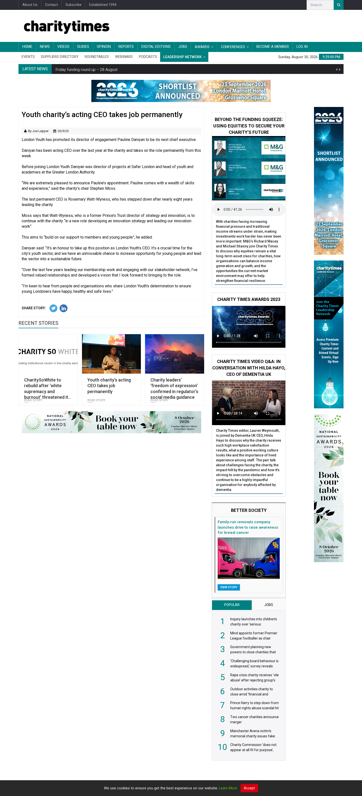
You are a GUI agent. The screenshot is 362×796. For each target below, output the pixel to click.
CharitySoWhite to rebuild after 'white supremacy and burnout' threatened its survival (47, 391)
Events (28, 57)
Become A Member (272, 47)
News (45, 47)
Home (27, 47)
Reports (126, 47)
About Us (29, 5)
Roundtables (97, 57)
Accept (249, 788)
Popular (232, 605)
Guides (83, 47)
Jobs (182, 47)
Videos (63, 47)
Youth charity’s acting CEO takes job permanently (109, 385)
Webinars (124, 57)
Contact (51, 5)
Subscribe (74, 5)
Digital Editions (156, 47)
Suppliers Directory (60, 57)
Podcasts (148, 57)
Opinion (104, 47)
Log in (302, 47)
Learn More (228, 788)
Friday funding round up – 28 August (86, 69)
